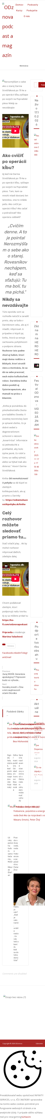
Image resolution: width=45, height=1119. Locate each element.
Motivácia (10, 646)
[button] (7, 652)
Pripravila (7, 632)
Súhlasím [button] (26, 1116)
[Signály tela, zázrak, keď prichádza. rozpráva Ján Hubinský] (39, 748)
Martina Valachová (12, 636)
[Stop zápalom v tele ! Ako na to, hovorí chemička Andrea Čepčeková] (39, 770)
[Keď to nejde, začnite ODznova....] (8, 31)
